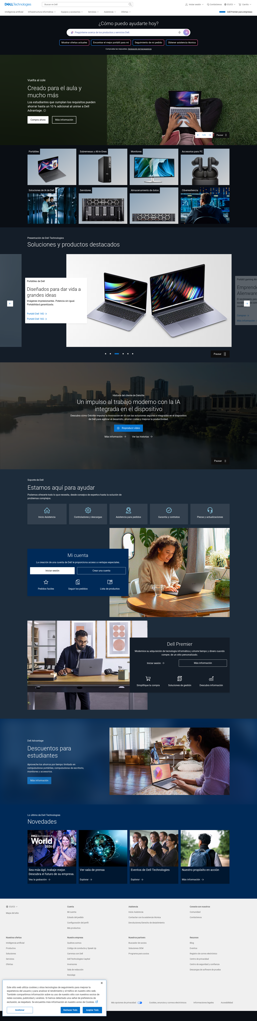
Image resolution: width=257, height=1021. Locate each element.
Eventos (193, 948)
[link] (214, 4)
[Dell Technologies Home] (18, 4)
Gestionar (19, 1010)
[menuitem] (42, 12)
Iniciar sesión (52, 570)
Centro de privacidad (199, 959)
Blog (192, 943)
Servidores (85, 190)
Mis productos (73, 928)
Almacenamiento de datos (145, 190)
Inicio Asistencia (135, 912)
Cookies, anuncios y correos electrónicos (167, 1002)
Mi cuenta (71, 912)
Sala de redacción (75, 969)
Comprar (31, 315)
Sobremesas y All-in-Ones (93, 151)
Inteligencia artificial (15, 943)
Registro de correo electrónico (203, 953)
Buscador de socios (137, 943)
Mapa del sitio (12, 913)
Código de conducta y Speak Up (81, 948)
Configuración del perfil (77, 922)
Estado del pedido (75, 917)
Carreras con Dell (75, 953)
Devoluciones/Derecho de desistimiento (146, 922)
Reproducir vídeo (131, 428)
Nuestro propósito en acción (200, 870)
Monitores (136, 151)
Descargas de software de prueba (205, 969)
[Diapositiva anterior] (198, 135)
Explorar (84, 879)
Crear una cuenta (101, 570)
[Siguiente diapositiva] (210, 135)
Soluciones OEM (135, 948)
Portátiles (34, 151)
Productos (11, 948)
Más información (36, 320)
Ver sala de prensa (92, 870)
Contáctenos (196, 917)
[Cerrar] (101, 983)
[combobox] (87, 4)
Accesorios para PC (192, 151)
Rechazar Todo (70, 1010)
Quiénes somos (74, 943)
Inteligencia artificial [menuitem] (14, 12)
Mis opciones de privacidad (124, 1002)
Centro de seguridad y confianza (205, 964)
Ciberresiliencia (190, 190)
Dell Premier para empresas (239, 12)
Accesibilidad (227, 1002)
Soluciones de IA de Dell (41, 190)
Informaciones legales (203, 1002)
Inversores (72, 964)
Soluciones (11, 953)
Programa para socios (138, 953)
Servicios (10, 959)
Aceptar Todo (92, 1010)
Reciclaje (71, 975)
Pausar (220, 135)
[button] (195, 4)
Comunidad (195, 912)
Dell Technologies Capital (78, 959)
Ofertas (9, 964)
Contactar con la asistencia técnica (144, 917)
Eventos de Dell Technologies (150, 870)
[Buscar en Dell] (130, 4)
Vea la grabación (38, 879)
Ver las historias (140, 436)
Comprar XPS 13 (39, 114)
